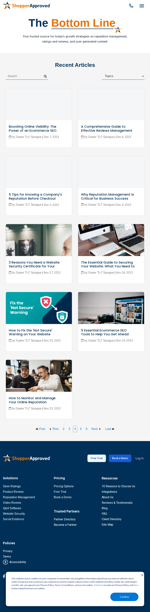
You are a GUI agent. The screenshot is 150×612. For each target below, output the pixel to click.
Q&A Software (12, 508)
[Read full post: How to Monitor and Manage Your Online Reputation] (39, 376)
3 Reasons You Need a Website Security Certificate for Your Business (35, 266)
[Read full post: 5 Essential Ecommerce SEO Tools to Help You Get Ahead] (111, 308)
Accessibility (17, 562)
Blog (105, 508)
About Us (107, 497)
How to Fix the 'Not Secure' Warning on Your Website (31, 332)
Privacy (7, 551)
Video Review (12, 502)
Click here (99, 585)
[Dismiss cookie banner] (141, 575)
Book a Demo (120, 458)
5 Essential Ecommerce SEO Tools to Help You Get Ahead (105, 332)
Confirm (124, 596)
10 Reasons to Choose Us (118, 486)
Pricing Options (64, 486)
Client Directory (111, 519)
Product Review (13, 491)
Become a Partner (65, 525)
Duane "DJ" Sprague (29, 272)
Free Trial (97, 458)
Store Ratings (12, 486)
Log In (140, 458)
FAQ (104, 513)
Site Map (107, 524)
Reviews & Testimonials (117, 502)
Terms (7, 556)
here (136, 585)
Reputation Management (19, 497)
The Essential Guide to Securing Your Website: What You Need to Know (108, 266)
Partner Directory (65, 519)
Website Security (14, 513)
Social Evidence (13, 519)
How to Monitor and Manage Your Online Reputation (33, 400)
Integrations (109, 491)
